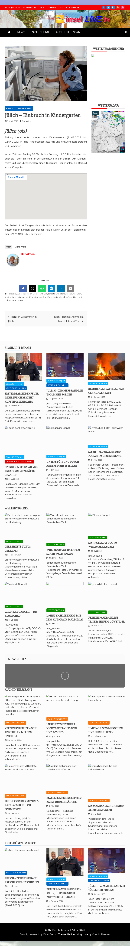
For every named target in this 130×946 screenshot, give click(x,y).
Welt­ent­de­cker (16, 508)
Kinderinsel (23, 297)
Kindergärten (11, 297)
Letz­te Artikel (20, 247)
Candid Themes (101, 934)
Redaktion (28, 254)
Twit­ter (108, 7)
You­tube (118, 7)
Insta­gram (122, 7)
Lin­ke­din (113, 7)
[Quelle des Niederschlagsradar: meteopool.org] (108, 152)
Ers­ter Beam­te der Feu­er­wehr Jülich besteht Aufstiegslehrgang (22, 397)
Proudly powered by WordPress (38, 934)
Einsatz (51, 294)
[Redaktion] (13, 269)
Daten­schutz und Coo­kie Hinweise (63, 7)
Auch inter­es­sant (18, 690)
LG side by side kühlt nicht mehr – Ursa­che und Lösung (61, 728)
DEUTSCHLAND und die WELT (19, 461)
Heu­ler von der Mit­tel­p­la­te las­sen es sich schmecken (22, 805)
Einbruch (43, 294)
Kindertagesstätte (37, 297)
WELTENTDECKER (14, 541)
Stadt (14, 300)
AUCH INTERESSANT (15, 722)
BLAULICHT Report (14, 384)
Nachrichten (78, 297)
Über (8, 247)
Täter (20, 300)
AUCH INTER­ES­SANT (69, 32)
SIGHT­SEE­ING (40, 32)
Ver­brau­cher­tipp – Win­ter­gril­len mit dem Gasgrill (21, 732)
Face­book (103, 7)
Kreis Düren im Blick (20, 843)
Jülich (78, 294)
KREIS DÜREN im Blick (19, 108)
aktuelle (12, 294)
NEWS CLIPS (17, 659)
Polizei (8, 300)
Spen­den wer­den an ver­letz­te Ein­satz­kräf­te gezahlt (21, 471)
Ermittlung (60, 294)
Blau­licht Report (18, 348)
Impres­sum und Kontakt (34, 7)
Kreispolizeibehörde (62, 297)
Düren (36, 294)
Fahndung (70, 294)
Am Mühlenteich (24, 294)
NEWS (21, 32)
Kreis (49, 297)
